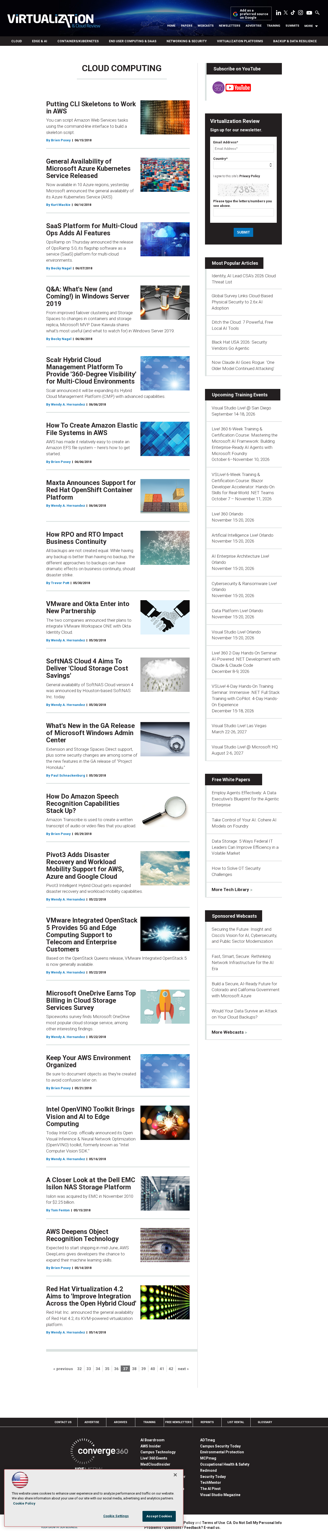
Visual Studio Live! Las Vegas (239, 725)
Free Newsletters (178, 1422)
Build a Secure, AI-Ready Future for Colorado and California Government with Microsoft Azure (246, 990)
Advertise (254, 25)
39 (143, 1369)
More (308, 25)
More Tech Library (230, 889)
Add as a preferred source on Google (254, 14)
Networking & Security (187, 41)
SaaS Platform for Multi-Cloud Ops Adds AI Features (91, 229)
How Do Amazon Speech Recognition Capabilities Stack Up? (83, 803)
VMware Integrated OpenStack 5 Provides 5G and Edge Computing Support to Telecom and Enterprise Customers (91, 934)
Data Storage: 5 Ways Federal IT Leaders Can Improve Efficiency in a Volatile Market (245, 847)
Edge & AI (39, 41)
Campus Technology (158, 1452)
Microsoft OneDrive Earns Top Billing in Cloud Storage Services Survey (91, 1000)
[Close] (175, 1474)
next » (183, 1369)
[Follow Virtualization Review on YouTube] (309, 13)
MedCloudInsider (155, 1464)
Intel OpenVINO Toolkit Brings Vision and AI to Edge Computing (90, 1116)
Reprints (207, 1422)
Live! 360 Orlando (227, 513)
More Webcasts (228, 1032)
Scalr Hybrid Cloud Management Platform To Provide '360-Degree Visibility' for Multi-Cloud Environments (91, 370)
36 (116, 1369)
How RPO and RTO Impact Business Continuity (84, 538)
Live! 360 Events (153, 1458)
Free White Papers (231, 779)
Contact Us (63, 1422)
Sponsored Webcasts (234, 916)
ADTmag (207, 1440)
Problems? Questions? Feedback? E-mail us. (182, 1528)
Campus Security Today (220, 1446)
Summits (292, 25)
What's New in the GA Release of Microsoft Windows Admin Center (90, 733)
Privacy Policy (249, 176)
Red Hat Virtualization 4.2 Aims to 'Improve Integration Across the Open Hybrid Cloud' (91, 1296)
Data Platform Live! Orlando (237, 610)
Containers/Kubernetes (78, 41)
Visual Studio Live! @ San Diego (241, 407)
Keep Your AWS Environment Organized (88, 1061)
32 (79, 1369)
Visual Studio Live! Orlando (236, 631)
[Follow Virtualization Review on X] (286, 13)
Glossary (265, 1422)
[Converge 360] (99, 1452)
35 (107, 1369)
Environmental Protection (222, 1452)
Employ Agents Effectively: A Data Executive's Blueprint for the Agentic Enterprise (245, 799)
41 (162, 1369)
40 (152, 1369)
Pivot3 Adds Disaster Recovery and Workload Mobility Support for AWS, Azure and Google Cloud (85, 865)
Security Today (213, 1477)
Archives (120, 1422)
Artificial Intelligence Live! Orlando (242, 535)
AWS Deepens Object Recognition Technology (82, 1235)
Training (273, 25)
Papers (186, 25)
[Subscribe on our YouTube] (229, 92)
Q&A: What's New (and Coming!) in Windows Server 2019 (87, 296)
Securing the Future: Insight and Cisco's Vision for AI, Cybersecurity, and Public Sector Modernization (244, 935)
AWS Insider (150, 1446)
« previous (63, 1369)
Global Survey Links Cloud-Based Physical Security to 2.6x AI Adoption (242, 302)
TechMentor (210, 1482)
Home (171, 25)
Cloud (16, 41)
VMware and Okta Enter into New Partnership (87, 607)
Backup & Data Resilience (295, 41)
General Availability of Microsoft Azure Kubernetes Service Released (88, 168)
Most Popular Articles (235, 263)
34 (98, 1369)
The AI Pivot (210, 1489)
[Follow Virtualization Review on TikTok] (292, 13)
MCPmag (208, 1458)
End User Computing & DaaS (132, 41)
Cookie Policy (24, 1503)
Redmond (208, 1470)
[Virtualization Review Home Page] (53, 21)
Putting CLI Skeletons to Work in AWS (91, 107)
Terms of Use (213, 1523)
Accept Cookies (159, 1516)
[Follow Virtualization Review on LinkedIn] (278, 13)
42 (171, 1369)
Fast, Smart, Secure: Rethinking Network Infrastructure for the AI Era (243, 962)
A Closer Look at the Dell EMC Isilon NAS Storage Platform (90, 1183)
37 (125, 1369)
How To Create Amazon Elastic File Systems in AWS (92, 428)
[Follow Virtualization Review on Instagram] (300, 13)
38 (134, 1369)
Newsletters (229, 25)
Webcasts (206, 25)
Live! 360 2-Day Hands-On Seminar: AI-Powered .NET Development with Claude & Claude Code (246, 659)
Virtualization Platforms (240, 41)
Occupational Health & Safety (224, 1464)
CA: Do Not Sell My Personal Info (254, 1523)
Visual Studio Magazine (220, 1495)
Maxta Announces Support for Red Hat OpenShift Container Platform (91, 490)
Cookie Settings (116, 1516)
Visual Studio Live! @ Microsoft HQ (245, 746)
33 (88, 1369)
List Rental (236, 1422)
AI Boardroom (152, 1440)
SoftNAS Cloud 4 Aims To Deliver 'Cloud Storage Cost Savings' (87, 668)
